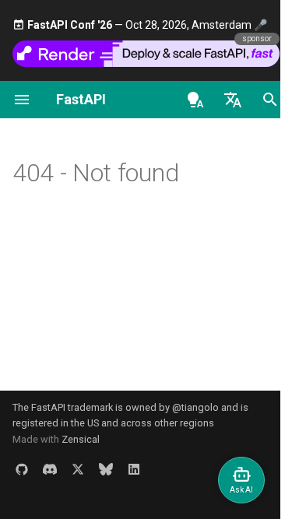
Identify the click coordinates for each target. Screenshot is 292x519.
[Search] (270, 99)
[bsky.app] (105, 469)
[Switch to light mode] (195, 99)
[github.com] (21, 469)
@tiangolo (195, 407)
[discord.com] (49, 469)
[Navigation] (21, 99)
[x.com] (77, 469)
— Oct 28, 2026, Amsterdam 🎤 (147, 25)
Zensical (81, 439)
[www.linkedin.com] (133, 469)
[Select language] (232, 99)
